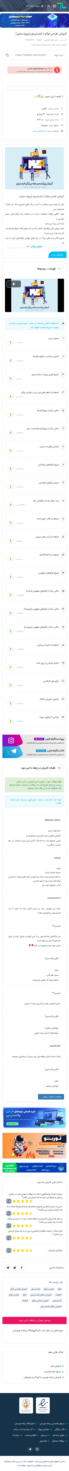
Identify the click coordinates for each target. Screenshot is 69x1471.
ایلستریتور (35, 1289)
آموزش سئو (56, 1366)
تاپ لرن (22, 1461)
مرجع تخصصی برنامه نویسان (52, 1423)
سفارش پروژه (43, 1429)
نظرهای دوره (57, 254)
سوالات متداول (58, 1441)
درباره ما (16, 1435)
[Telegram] (30, 1449)
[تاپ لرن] (62, 6)
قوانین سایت (30, 1435)
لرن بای (44, 1435)
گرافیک (58, 1295)
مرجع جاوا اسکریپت (52, 1371)
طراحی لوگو (49, 1289)
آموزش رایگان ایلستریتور (41, 1295)
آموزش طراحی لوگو (19, 1289)
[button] (48, 6)
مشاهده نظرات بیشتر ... (51, 1097)
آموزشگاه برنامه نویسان (24, 1423)
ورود (37, 5)
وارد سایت (18, 799)
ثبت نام (29, 5)
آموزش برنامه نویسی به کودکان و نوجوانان (42, 1377)
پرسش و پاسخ (55, 784)
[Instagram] (37, 1449)
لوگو (59, 1289)
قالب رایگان (59, 1429)
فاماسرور (43, 1441)
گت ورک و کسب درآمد (23, 1429)
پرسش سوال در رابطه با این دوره (34, 1320)
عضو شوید (31, 799)
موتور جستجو (58, 1435)
